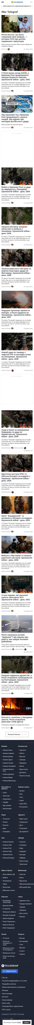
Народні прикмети (25, 904)
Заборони (22, 910)
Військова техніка (9, 890)
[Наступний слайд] (32, 6)
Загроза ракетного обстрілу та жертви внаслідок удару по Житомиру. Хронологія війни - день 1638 (16, 272)
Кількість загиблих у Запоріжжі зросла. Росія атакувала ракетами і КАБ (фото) (16, 719)
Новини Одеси (8, 759)
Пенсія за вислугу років (9, 957)
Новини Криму (8, 777)
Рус (31, 2)
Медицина (22, 763)
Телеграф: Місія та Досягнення (12, 1006)
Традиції (22, 907)
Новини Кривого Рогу (8, 770)
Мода (21, 848)
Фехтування (23, 807)
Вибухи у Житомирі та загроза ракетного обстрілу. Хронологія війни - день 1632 (16, 557)
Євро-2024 (23, 803)
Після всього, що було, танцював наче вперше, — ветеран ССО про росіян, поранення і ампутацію (14, 38)
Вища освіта (23, 769)
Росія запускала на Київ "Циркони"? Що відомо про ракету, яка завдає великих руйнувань (14, 638)
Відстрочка (23, 881)
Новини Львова (8, 763)
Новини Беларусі (8, 858)
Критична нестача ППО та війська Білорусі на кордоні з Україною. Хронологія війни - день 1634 (15, 477)
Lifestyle (21, 838)
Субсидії (22, 759)
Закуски (22, 954)
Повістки (22, 874)
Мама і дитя (23, 819)
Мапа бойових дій (9, 874)
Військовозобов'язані (26, 884)
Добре (26, 1022)
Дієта (21, 825)
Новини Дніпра (8, 756)
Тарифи (5, 802)
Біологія (5, 825)
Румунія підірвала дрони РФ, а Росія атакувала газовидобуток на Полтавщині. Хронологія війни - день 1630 (16, 678)
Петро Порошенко (9, 921)
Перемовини (7, 881)
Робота (21, 753)
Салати (21, 951)
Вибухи (5, 877)
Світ (3, 838)
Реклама (5, 990)
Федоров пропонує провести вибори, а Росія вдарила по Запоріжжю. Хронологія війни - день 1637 (16, 313)
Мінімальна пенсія (9, 953)
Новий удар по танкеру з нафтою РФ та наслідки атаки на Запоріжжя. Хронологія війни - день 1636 (16, 355)
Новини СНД (7, 851)
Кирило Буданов (8, 918)
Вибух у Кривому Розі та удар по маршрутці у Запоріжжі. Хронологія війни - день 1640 (16, 189)
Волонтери (6, 887)
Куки (19, 1022)
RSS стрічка (6, 1009)
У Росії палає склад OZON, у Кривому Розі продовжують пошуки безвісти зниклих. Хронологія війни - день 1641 (15, 76)
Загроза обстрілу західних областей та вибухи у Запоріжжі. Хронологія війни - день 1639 (16, 230)
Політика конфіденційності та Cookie (14, 981)
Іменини (22, 916)
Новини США (7, 845)
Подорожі (22, 851)
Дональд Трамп (8, 905)
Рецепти (21, 934)
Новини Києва (7, 750)
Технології (6, 819)
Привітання (23, 864)
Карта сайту (6, 1003)
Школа (21, 766)
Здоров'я (21, 815)
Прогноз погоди (24, 775)
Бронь (21, 877)
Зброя (5, 884)
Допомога (22, 772)
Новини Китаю (8, 854)
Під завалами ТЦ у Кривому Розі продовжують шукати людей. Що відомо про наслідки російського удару (15, 118)
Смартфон (6, 831)
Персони (4, 897)
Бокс (21, 794)
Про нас (5, 977)
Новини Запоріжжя (9, 766)
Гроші (5, 792)
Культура (22, 854)
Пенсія (3, 934)
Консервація (23, 941)
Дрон (4, 828)
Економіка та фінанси (6, 787)
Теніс (21, 797)
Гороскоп (22, 842)
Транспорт (6, 796)
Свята (20, 897)
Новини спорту (23, 787)
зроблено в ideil (7, 1019)
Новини (4, 746)
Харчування (23, 822)
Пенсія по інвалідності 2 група (7, 943)
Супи (21, 944)
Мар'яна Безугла (8, 924)
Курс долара (7, 805)
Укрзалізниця (7, 808)
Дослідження (23, 831)
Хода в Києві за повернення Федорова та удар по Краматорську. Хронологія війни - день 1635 (15, 433)
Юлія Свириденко (9, 928)
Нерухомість (7, 799)
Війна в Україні (6, 870)
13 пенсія (6, 938)
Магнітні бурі (23, 861)
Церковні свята (24, 900)
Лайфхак (22, 858)
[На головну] (17, 2)
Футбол (21, 791)
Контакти (5, 997)
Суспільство (22, 746)
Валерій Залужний (9, 915)
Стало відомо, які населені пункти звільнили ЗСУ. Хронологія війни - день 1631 (15, 597)
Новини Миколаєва (9, 780)
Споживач (22, 845)
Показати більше (14, 734)
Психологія (23, 828)
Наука (3, 815)
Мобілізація (22, 870)
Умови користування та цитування (13, 987)
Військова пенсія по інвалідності (8, 949)
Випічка (22, 938)
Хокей (21, 800)
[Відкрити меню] (2, 2)
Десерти (22, 947)
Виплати (22, 756)
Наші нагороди (7, 993)
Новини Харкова (8, 753)
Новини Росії (7, 848)
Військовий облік (25, 887)
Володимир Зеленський (7, 901)
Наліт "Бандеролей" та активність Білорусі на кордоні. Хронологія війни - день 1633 (16, 518)
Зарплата (22, 750)
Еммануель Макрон (9, 912)
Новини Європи (8, 842)
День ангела (23, 913)
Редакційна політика (9, 984)
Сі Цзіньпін (6, 909)
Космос (5, 822)
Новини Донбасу (8, 774)
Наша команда (7, 1000)
